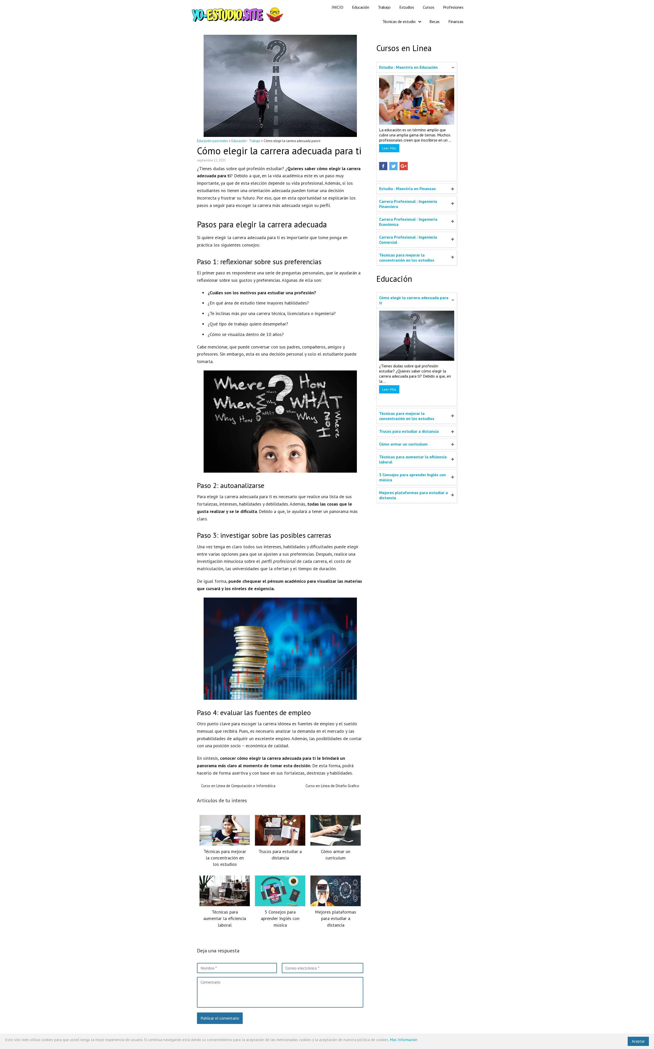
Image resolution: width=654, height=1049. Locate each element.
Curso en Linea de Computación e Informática (238, 785)
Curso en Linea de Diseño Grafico (332, 785)
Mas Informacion (403, 1039)
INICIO (337, 7)
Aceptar (638, 1041)
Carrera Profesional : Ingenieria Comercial (408, 240)
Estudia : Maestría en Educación (408, 67)
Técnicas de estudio (399, 21)
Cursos (428, 7)
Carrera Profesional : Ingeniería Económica (408, 222)
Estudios (406, 7)
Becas (434, 21)
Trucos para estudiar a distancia (409, 431)
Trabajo (384, 7)
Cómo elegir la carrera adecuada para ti (413, 300)
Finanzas (455, 21)
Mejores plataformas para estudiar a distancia (413, 495)
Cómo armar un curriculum (403, 444)
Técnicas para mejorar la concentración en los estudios (406, 257)
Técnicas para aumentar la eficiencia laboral (413, 459)
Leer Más (389, 148)
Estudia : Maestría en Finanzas (407, 188)
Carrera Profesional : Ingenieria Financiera (408, 204)
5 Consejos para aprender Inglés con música (412, 477)
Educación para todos (212, 141)
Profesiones (453, 7)
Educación (360, 7)
